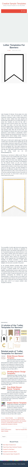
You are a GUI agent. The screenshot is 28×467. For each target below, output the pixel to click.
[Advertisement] (14, 28)
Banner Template (9, 418)
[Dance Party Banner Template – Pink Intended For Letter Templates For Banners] (17, 333)
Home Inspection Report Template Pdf (11, 454)
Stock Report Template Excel (9, 444)
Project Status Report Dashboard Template (12, 447)
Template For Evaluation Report (10, 451)
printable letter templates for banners (14, 422)
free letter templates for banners (18, 419)
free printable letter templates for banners (10, 421)
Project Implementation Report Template (6, 429)
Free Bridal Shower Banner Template (14, 388)
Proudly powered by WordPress (10, 464)
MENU (24, 11)
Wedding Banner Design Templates (16, 373)
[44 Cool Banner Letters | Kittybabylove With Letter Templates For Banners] (24, 333)
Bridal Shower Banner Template (15, 357)
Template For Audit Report (8, 449)
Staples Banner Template (17, 403)
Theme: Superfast (21, 464)
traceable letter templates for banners (9, 424)
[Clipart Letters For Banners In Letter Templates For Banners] (24, 339)
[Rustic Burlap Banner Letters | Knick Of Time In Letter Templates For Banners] (11, 333)
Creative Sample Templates (14, 3)
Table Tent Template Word (21, 428)
